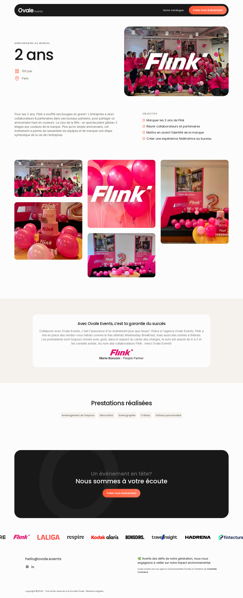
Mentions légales (94, 591)
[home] (30, 10)
